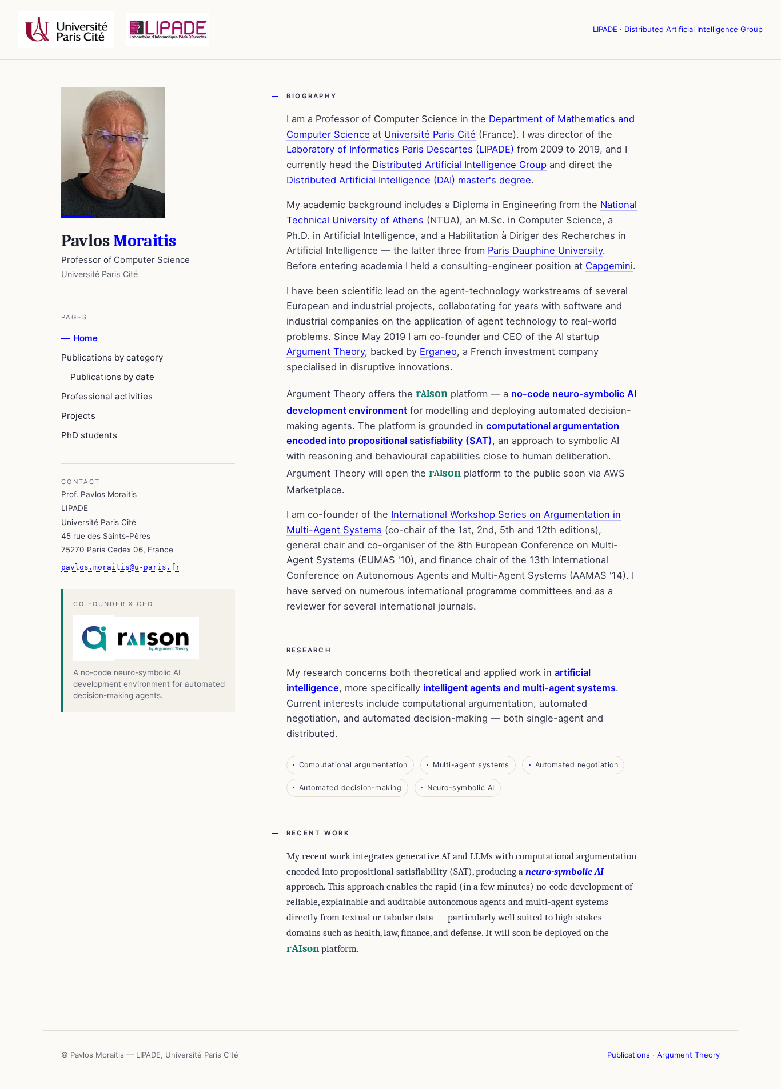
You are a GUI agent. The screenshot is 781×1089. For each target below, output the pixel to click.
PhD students (89, 435)
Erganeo (438, 351)
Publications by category (112, 357)
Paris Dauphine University (545, 250)
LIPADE (605, 29)
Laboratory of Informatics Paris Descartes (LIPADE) (400, 149)
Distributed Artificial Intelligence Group (693, 29)
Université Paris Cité (430, 134)
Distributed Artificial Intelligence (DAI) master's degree (408, 180)
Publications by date (112, 376)
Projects (78, 415)
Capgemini (609, 265)
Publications (628, 1054)
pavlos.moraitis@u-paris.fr (120, 567)
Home (85, 338)
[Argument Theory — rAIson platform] (149, 638)
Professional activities (107, 396)
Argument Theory (325, 351)
